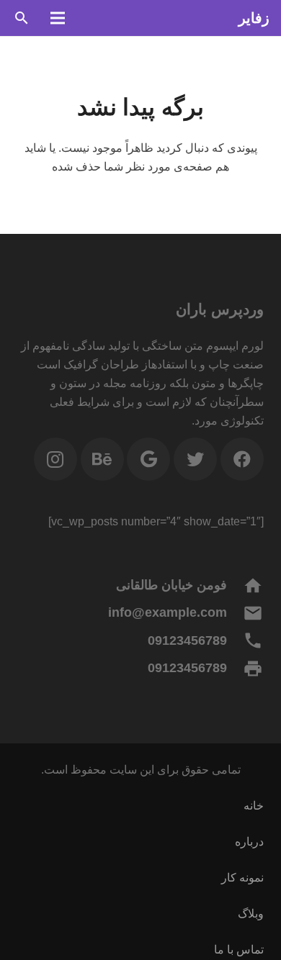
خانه (254, 806)
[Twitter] (195, 459)
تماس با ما (239, 949)
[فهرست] (57, 18)
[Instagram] (55, 459)
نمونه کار (242, 877)
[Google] (148, 459)
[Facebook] (242, 459)
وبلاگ (251, 913)
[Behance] (102, 459)
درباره (249, 842)
